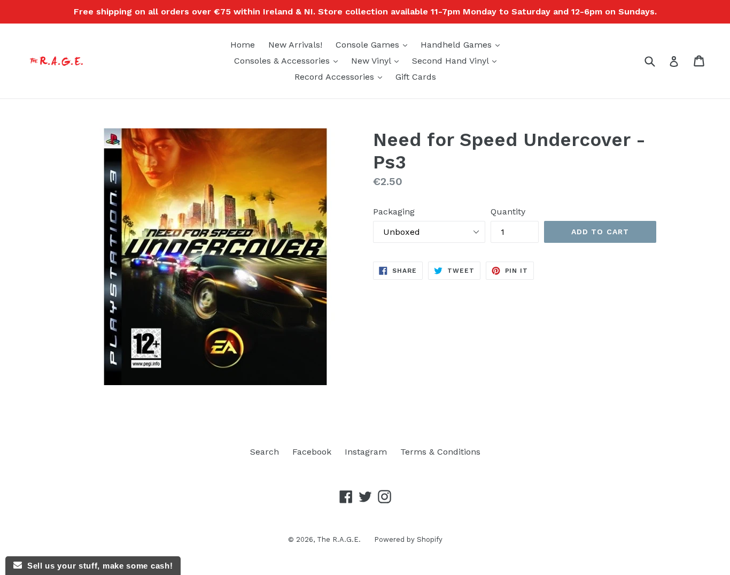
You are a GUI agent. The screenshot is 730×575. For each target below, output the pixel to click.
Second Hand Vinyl (457, 60)
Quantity (508, 211)
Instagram (366, 452)
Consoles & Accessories (288, 60)
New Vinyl (377, 60)
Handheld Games (463, 44)
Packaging (394, 211)
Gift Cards (415, 77)
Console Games (374, 44)
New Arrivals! (295, 45)
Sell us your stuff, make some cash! (97, 565)
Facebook (311, 452)
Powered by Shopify (408, 539)
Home (242, 45)
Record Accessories (340, 76)
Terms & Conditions (440, 452)
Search (264, 452)
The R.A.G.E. (339, 539)
